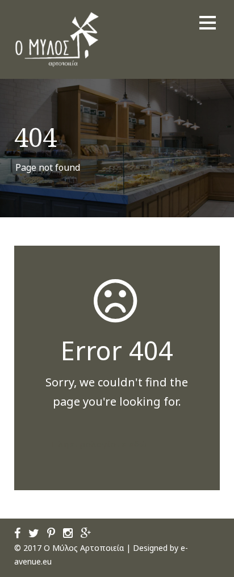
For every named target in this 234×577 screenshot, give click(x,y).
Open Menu (207, 22)
